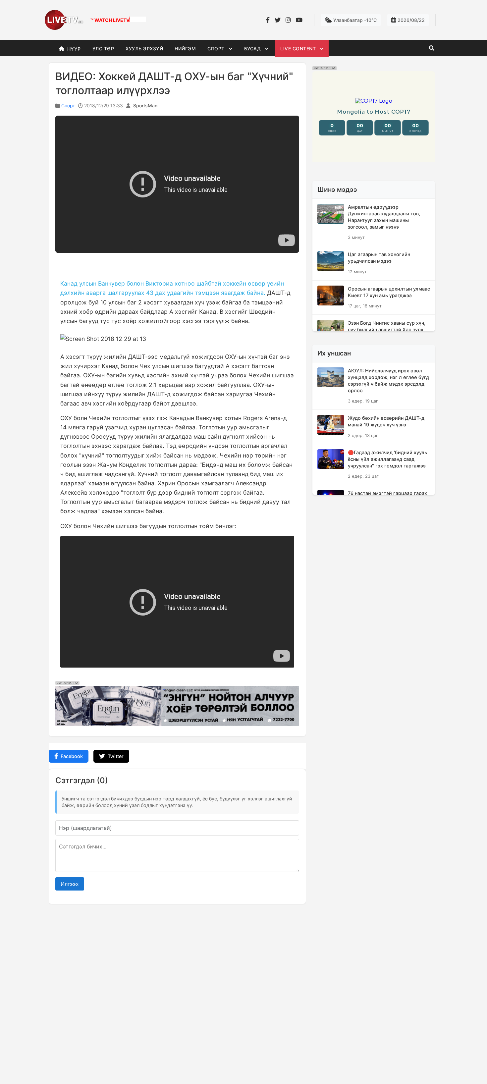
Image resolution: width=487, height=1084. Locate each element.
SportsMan (145, 105)
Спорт (68, 105)
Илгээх (70, 884)
